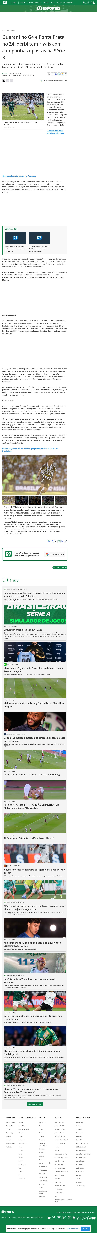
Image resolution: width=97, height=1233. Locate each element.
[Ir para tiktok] (79, 1218)
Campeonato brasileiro (60, 567)
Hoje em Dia (58, 1182)
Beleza (20, 1122)
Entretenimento (27, 1117)
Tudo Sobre (42, 1197)
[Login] (94, 2)
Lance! (8, 1140)
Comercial (79, 1129)
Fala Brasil (57, 1178)
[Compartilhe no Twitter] (49, 74)
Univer (78, 1178)
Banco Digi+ (80, 1122)
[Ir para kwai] (64, 1218)
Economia (42, 1149)
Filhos (20, 1147)
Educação (42, 1152)
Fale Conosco (12, 1218)
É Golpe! (41, 1156)
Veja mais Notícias (34, 1104)
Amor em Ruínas (59, 1129)
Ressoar (78, 1175)
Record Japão (80, 1161)
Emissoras (79, 1133)
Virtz (19, 1175)
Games (20, 1150)
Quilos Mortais (58, 1193)
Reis (55, 1196)
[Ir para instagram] (89, 3)
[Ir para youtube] (93, 1218)
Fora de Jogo (10, 1133)
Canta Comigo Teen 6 (61, 1157)
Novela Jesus (58, 1189)
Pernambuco (43, 1177)
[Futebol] (48, 8)
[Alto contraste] (3, 80)
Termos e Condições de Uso (35, 1218)
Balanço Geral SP (59, 1143)
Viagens (20, 1171)
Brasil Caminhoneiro (60, 1154)
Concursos (42, 1140)
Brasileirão (9, 1126)
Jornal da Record (59, 1185)
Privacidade (21, 1218)
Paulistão (9, 1147)
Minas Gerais (43, 1170)
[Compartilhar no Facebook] (52, 74)
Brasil (40, 1126)
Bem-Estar (21, 1126)
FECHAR (85, 1229)
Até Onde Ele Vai (59, 1136)
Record (59, 3)
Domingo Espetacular (61, 1171)
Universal (79, 1182)
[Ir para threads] (69, 1218)
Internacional (43, 1166)
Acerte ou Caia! (59, 1122)
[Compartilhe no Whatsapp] (59, 74)
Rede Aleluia (80, 1168)
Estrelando (21, 1140)
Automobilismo (10, 1122)
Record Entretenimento (83, 1154)
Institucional (83, 1117)
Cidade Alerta (58, 1164)
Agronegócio (43, 1122)
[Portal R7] (5, 2)
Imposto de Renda (44, 1163)
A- (11, 80)
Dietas (20, 1136)
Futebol (13, 30)
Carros (41, 1133)
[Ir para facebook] (83, 3)
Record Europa (80, 1157)
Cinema (20, 1133)
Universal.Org (80, 1185)
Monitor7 (42, 1173)
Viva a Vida (21, 1178)
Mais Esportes (10, 1143)
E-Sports (8, 1129)
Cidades (41, 1136)
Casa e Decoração (24, 1129)
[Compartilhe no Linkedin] (56, 74)
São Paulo (42, 1184)
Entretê (38, 3)
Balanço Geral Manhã (61, 1140)
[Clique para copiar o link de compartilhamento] (66, 74)
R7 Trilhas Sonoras (82, 1143)
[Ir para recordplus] (74, 1218)
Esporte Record (59, 1175)
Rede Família (80, 1171)
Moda (20, 1154)
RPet (19, 1168)
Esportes (46, 3)
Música (20, 1157)
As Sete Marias (59, 1133)
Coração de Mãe (59, 1168)
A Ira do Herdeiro (59, 1126)
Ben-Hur (57, 1147)
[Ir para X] (86, 3)
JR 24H (53, 3)
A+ (7, 80)
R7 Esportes (5, 30)
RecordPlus (79, 1140)
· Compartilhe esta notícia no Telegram (19, 176)
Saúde (41, 1187)
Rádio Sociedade (81, 1147)
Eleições (31, 3)
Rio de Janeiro (43, 1180)
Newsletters (80, 1136)
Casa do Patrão (59, 1161)
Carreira (78, 1126)
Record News (68, 3)
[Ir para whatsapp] (88, 1218)
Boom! (56, 1150)
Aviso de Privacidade (73, 1229)
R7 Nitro (21, 1161)
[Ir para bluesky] (49, 1218)
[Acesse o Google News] (62, 74)
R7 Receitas (22, 1164)
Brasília (23, 3)
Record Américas (81, 1150)
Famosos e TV (22, 1143)
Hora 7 (41, 1159)
